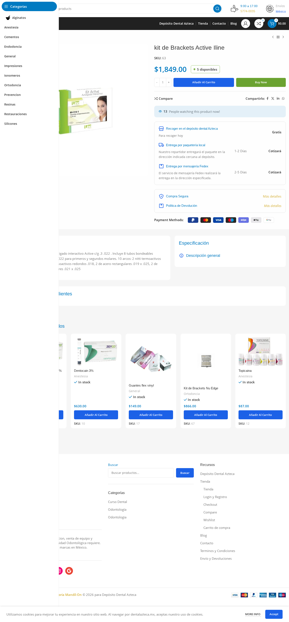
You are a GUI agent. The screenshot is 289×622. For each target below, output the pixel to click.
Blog (203, 535)
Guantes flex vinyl (141, 385)
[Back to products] (278, 37)
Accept (274, 614)
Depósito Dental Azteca (217, 474)
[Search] (217, 8)
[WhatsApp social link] (283, 98)
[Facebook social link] (267, 98)
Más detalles (272, 196)
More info (253, 614)
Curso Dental (117, 502)
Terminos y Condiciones (217, 551)
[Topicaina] (261, 351)
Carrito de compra (216, 527)
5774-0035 (247, 11)
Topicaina (245, 370)
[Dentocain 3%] (96, 351)
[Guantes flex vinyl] (151, 359)
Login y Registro (215, 497)
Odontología (117, 509)
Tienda (205, 481)
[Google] (69, 571)
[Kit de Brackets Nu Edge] (206, 360)
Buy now (261, 82)
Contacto (206, 543)
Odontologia (117, 517)
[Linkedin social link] (278, 98)
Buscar (113, 465)
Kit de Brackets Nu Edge (201, 388)
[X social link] (273, 98)
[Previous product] (273, 37)
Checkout (210, 504)
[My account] (245, 23)
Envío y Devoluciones (216, 558)
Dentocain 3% (83, 370)
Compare (210, 512)
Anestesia (81, 376)
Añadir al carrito (203, 82)
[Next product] (283, 37)
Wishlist (209, 520)
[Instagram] (59, 571)
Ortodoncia (192, 394)
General (134, 391)
